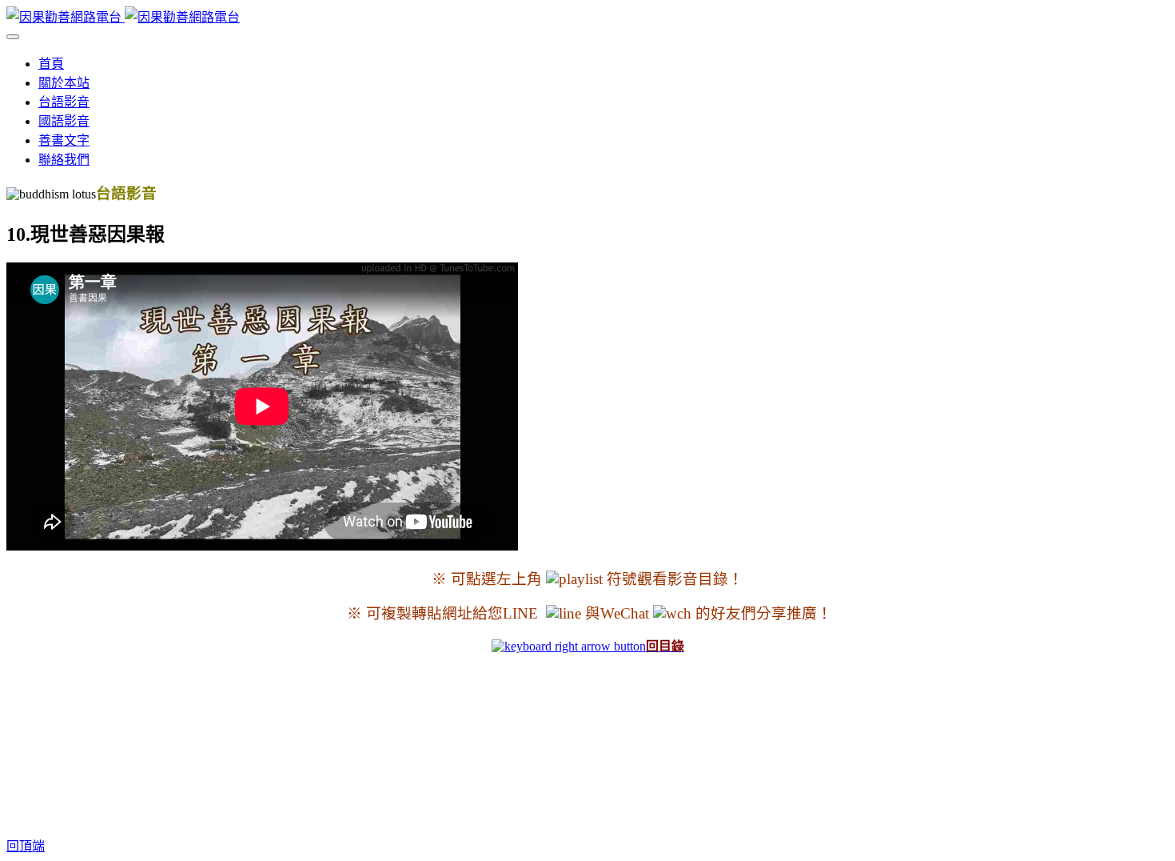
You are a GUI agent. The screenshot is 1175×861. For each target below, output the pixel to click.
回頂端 (25, 846)
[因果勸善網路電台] (123, 17)
